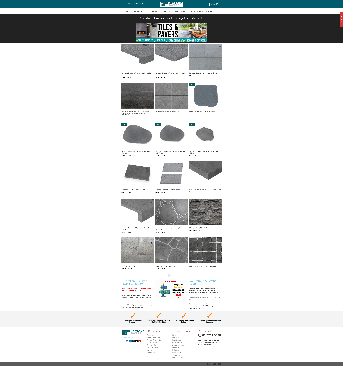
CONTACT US (210, 11)
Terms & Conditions (154, 338)
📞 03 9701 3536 (209, 335)
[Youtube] (139, 341)
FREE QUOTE (205, 306)
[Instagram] (133, 341)
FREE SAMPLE (212, 304)
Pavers (174, 335)
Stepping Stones (196, 11)
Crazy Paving (180, 11)
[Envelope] (136, 341)
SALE (128, 11)
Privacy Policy (152, 345)
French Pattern (177, 348)
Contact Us (151, 353)
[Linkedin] (130, 341)
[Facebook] (127, 341)
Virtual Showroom (153, 348)
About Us (150, 335)
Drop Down (176, 353)
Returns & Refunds (154, 340)
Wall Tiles (167, 11)
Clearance (176, 355)
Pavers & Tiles (138, 11)
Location (150, 350)
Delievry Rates (152, 343)
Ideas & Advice (177, 358)
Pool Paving (176, 338)
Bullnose (175, 350)
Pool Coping (153, 11)
